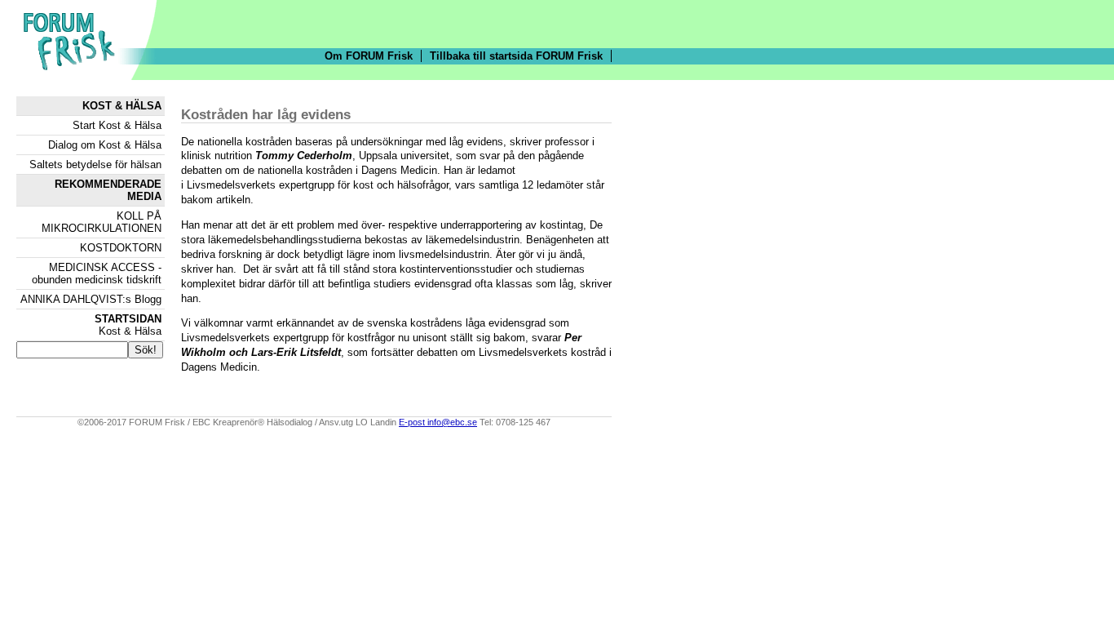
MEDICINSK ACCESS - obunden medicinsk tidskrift (96, 273)
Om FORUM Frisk (369, 56)
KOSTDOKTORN (120, 248)
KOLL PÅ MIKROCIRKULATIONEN (101, 222)
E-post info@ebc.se (438, 422)
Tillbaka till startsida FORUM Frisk (516, 56)
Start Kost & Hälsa (117, 125)
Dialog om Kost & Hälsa (104, 145)
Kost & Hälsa (128, 325)
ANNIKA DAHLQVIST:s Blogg (90, 299)
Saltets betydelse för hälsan (95, 164)
